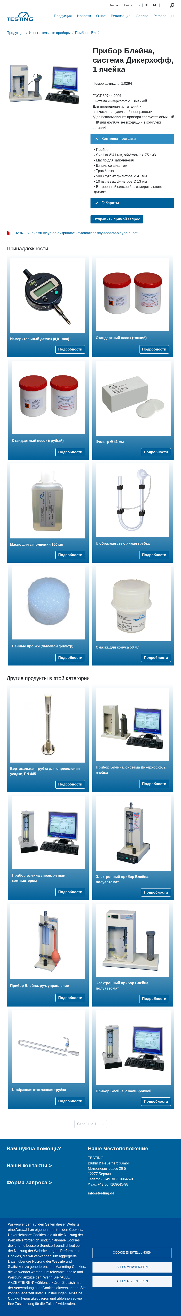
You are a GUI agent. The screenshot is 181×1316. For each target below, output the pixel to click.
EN (138, 5)
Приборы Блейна (89, 33)
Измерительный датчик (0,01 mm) (39, 339)
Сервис (142, 16)
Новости (84, 16)
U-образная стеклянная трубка (39, 1090)
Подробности (70, 349)
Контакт (114, 5)
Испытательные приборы (50, 33)
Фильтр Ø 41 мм (110, 442)
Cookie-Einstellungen (132, 1252)
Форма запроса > (29, 1182)
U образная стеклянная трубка (123, 543)
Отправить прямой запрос (116, 219)
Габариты (110, 203)
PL (163, 5)
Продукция (63, 16)
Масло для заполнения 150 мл (36, 544)
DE (147, 5)
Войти (128, 5)
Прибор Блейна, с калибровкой (123, 1091)
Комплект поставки (119, 139)
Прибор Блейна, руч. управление (39, 986)
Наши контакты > (29, 1165)
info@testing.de (101, 1193)
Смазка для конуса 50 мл (118, 647)
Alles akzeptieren (132, 1281)
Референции (163, 16)
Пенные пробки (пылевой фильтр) (42, 646)
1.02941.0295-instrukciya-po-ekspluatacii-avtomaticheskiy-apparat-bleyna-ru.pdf (74, 233)
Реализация (120, 16)
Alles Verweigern (132, 1267)
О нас (101, 16)
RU (155, 5)
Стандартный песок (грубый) (38, 440)
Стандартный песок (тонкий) (121, 338)
